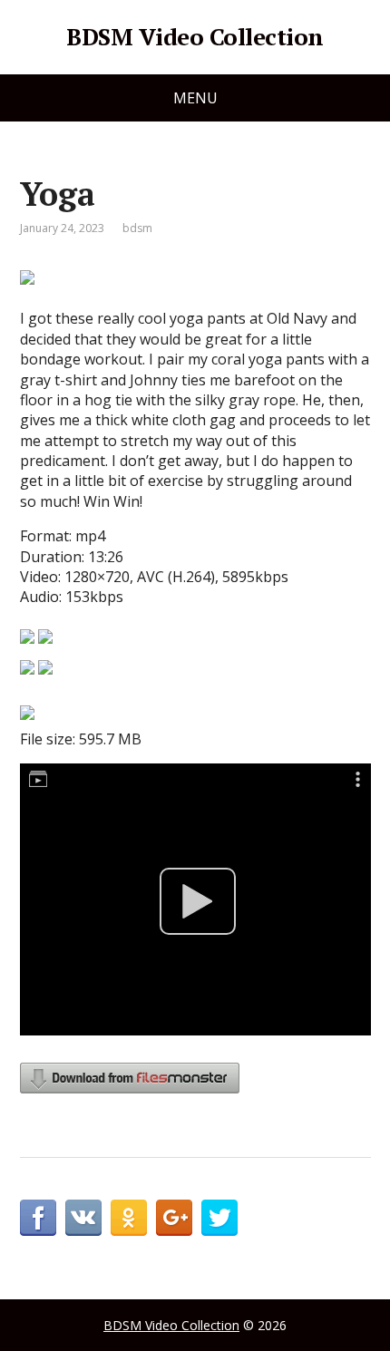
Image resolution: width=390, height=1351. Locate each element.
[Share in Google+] (174, 1218)
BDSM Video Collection (194, 37)
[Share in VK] (83, 1218)
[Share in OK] (129, 1218)
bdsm (137, 228)
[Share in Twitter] (219, 1218)
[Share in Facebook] (38, 1218)
